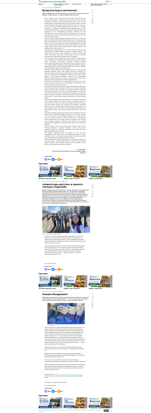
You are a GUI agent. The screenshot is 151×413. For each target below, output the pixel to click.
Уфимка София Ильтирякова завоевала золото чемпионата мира (99, 5)
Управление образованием (48, 7)
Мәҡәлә (41, 4)
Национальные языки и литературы (50, 291)
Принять (106, 410)
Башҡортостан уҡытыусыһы (52, 1)
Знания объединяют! (76, 4)
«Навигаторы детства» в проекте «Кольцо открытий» (61, 5)
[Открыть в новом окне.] (47, 159)
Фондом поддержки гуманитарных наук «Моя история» (68, 374)
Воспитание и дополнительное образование (51, 181)
